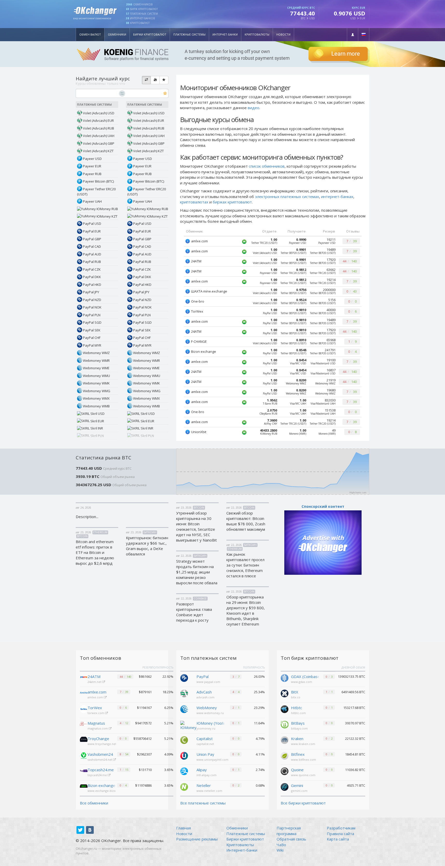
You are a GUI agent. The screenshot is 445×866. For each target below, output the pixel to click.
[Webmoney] (184, 708)
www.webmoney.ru (210, 713)
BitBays (298, 723)
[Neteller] (184, 786)
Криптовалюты (257, 34)
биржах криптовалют (232, 201)
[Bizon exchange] (84, 787)
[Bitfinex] (284, 755)
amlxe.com (97, 692)
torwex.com (96, 713)
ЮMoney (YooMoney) (210, 723)
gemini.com (299, 791)
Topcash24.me (101, 769)
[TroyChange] (84, 740)
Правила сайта (340, 833)
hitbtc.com (298, 713)
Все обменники (94, 802)
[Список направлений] (146, 80)
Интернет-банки (225, 34)
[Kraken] (284, 739)
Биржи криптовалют (149, 34)
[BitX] (284, 693)
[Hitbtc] (284, 708)
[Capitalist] (184, 739)
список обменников (267, 166)
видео (253, 107)
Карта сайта (338, 839)
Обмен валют (90, 34)
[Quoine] (284, 770)
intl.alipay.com (206, 775)
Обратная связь (291, 839)
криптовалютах (194, 201)
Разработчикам (341, 827)
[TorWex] (84, 709)
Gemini (297, 785)
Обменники (117, 34)
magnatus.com (98, 728)
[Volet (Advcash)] (184, 693)
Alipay (201, 769)
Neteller (203, 785)
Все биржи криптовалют (303, 802)
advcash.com (205, 697)
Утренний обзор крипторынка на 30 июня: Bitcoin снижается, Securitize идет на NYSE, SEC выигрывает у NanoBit (196, 526)
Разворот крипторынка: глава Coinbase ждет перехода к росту (194, 612)
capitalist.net (205, 744)
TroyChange (98, 738)
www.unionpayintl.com (212, 759)
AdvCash (204, 692)
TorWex (95, 707)
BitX (294, 692)
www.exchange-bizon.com (106, 791)
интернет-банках (337, 196)
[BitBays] (284, 724)
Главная (183, 827)
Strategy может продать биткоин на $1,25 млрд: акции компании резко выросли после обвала (196, 572)
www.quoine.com (303, 775)
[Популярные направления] (155, 80)
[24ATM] (84, 678)
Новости (283, 34)
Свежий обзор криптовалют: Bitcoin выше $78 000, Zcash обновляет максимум (245, 521)
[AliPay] (184, 770)
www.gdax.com (301, 682)
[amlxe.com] (84, 693)
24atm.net (95, 682)
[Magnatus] (84, 724)
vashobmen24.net (100, 759)
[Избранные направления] (163, 80)
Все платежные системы (203, 802)
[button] (352, 34)
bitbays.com (299, 728)
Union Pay (205, 754)
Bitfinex (298, 754)
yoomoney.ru (205, 728)
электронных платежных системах (287, 196)
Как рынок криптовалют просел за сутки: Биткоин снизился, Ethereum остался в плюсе (245, 565)
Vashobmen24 (100, 754)
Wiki (280, 850)
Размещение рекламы (197, 839)
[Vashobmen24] (84, 756)
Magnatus (96, 723)
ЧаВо (281, 844)
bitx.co (295, 697)
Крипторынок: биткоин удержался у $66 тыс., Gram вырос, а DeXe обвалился (147, 545)
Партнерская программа (289, 830)
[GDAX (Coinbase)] (284, 677)
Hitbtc (296, 707)
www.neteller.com (209, 791)
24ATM (94, 676)
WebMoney (206, 707)
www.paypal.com (208, 682)
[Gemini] (284, 786)
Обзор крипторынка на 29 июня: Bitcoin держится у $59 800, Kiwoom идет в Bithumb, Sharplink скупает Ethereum (245, 610)
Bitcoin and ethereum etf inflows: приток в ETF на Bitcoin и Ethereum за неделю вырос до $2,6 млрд (95, 552)
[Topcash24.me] (84, 771)
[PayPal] (184, 677)
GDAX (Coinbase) (305, 676)
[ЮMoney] (188, 725)
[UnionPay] (184, 755)
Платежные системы (189, 34)
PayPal (202, 676)
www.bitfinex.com (303, 759)
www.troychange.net (102, 744)
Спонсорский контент (323, 506)
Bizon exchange (101, 785)
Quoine (297, 769)
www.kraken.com (303, 744)
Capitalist (204, 738)
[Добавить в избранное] (165, 93)
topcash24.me (98, 775)
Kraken (297, 738)
